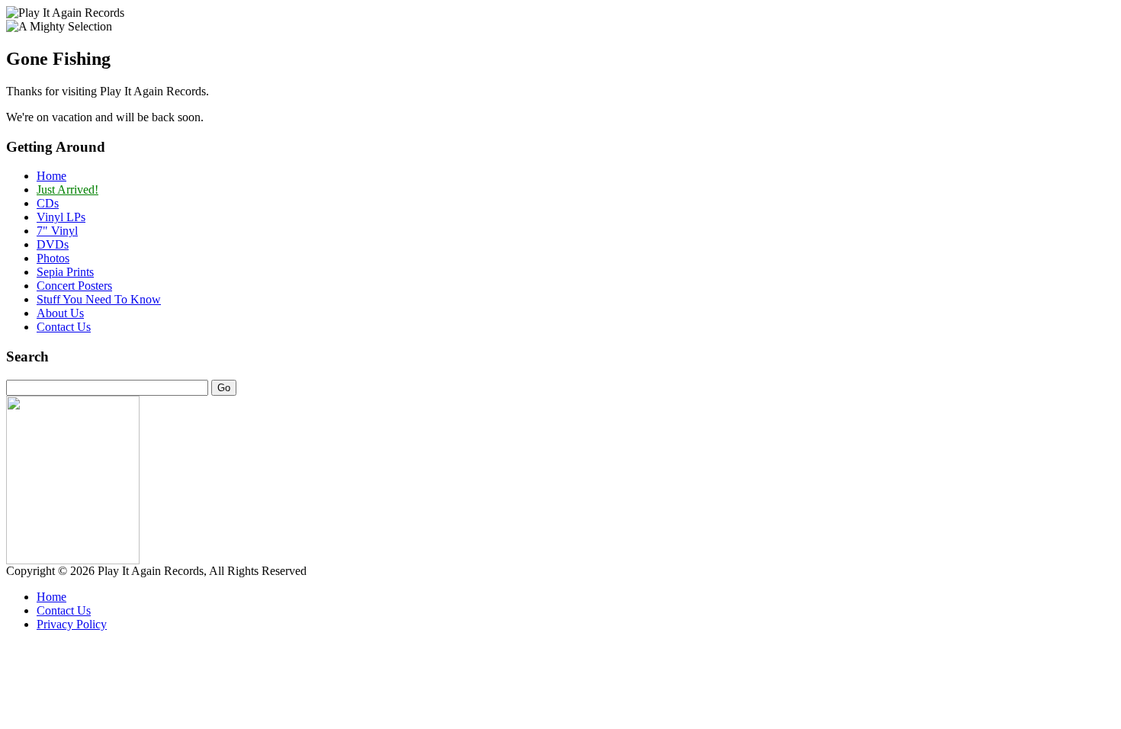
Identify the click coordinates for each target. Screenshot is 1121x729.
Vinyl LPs (61, 216)
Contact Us (64, 326)
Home (51, 175)
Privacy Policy (72, 624)
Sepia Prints (65, 271)
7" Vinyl (57, 230)
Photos (53, 258)
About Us (60, 313)
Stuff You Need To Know (99, 299)
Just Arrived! (67, 189)
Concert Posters (74, 285)
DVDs (53, 244)
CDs (48, 203)
